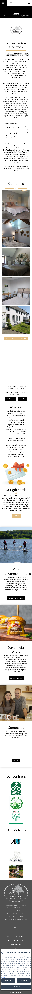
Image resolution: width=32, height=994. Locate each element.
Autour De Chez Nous (15, 940)
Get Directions (10, 399)
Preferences (16, 987)
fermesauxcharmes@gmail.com (16, 919)
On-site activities (15, 945)
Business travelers (15, 949)
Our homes (15, 932)
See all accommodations (16, 338)
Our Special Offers (16, 678)
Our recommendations (16, 598)
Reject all (8, 980)
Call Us (22, 399)
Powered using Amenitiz (16, 992)
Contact (16, 760)
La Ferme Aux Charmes (15, 936)
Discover (16, 516)
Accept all (23, 980)
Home (15, 928)
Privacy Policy (6, 977)
